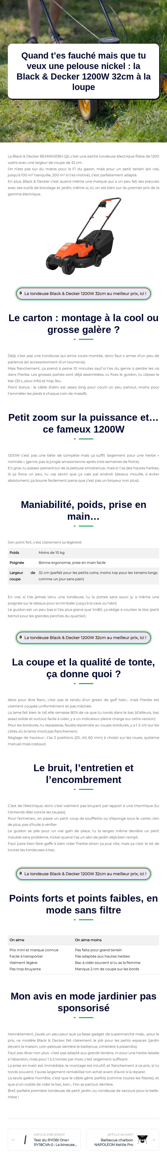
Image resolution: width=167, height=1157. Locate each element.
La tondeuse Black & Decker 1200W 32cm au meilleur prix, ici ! (85, 293)
